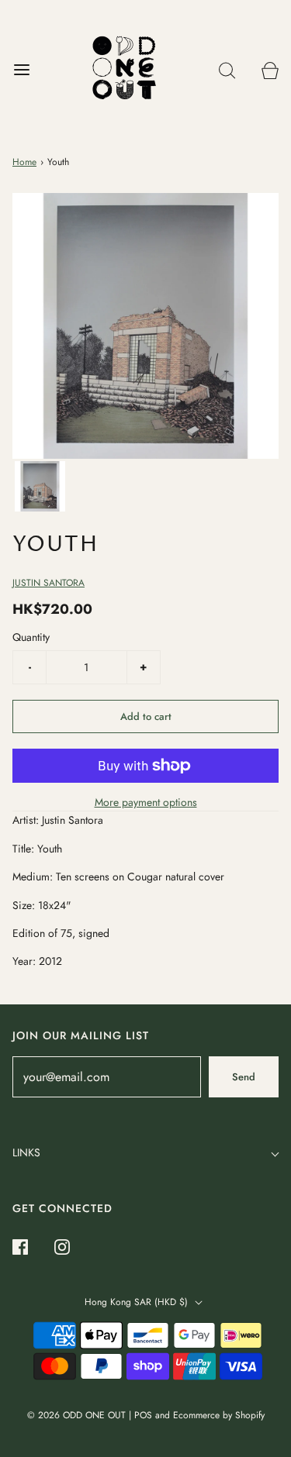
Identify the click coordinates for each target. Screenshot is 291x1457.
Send (243, 1077)
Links (26, 1152)
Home (24, 162)
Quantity (31, 637)
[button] (40, 486)
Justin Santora (48, 583)
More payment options (146, 802)
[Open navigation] (21, 70)
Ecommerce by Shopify (219, 1415)
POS (143, 1415)
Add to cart (145, 716)
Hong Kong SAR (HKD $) (138, 1302)
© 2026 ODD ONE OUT (76, 1415)
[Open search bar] (227, 70)
